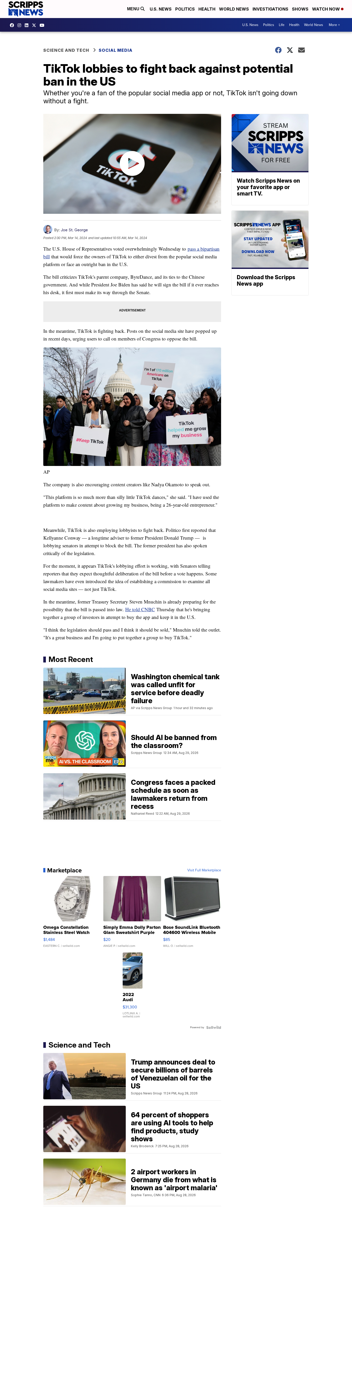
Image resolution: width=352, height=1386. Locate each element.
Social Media (115, 50)
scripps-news (28, 25)
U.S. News (161, 9)
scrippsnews (13, 25)
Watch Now (326, 9)
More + (334, 25)
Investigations (270, 9)
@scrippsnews (43, 25)
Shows (300, 9)
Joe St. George (74, 229)
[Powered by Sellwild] (213, 1027)
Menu (133, 9)
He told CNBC (140, 609)
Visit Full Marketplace (204, 870)
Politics (185, 9)
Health (206, 9)
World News (234, 9)
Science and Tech (66, 50)
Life (281, 25)
